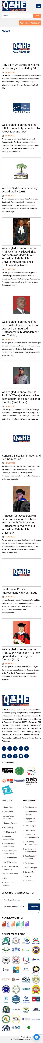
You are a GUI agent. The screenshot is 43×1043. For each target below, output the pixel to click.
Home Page (8, 807)
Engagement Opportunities (30, 820)
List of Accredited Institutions (10, 868)
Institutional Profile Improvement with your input (19, 591)
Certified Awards (10, 832)
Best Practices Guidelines (30, 857)
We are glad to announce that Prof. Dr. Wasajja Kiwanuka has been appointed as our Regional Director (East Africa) (21, 397)
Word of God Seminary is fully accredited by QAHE (20, 190)
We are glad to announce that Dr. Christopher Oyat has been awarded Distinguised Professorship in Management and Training (20, 328)
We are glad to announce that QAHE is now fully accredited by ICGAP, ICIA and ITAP (21, 128)
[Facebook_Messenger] (36, 1037)
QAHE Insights (30, 826)
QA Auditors (29, 863)
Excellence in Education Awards (32, 836)
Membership (8, 828)
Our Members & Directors (31, 813)
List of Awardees (10, 862)
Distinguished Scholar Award (30, 850)
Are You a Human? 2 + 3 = (14, 907)
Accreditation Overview (8, 817)
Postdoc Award (31, 807)
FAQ (5, 878)
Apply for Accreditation (8, 837)
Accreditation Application (30, 23)
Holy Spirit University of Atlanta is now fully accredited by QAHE (21, 66)
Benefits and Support (8, 884)
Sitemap (28, 876)
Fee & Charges (31, 868)
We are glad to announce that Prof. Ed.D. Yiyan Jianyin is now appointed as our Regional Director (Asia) (21, 654)
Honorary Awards (10, 823)
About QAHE (8, 812)
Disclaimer (29, 881)
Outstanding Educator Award (31, 843)
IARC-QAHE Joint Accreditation (10, 852)
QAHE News (30, 830)
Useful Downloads (10, 874)
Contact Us (29, 872)
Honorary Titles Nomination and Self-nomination (21, 457)
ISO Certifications (10, 858)
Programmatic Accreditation (8, 845)
